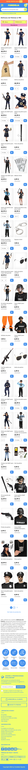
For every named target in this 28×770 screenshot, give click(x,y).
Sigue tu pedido (15, 705)
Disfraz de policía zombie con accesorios (20, 431)
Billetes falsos (18, 175)
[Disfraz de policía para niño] (20, 388)
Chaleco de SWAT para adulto (7, 176)
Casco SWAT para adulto (19, 336)
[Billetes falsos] (20, 164)
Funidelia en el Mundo (7, 728)
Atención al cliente (15, 699)
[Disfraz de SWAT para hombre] (7, 388)
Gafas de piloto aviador (18, 272)
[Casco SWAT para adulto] (20, 324)
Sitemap (3, 738)
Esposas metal (18, 239)
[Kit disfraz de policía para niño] (7, 292)
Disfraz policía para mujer (6, 48)
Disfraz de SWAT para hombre (7, 400)
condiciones (7, 692)
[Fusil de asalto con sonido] (7, 356)
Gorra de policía (18, 591)
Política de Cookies (6, 733)
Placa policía (17, 559)
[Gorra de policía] (20, 580)
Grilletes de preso (5, 335)
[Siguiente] (17, 607)
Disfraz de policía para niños (20, 48)
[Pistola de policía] (7, 516)
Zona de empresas (6, 736)
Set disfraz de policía (6, 559)
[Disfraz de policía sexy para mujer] (20, 196)
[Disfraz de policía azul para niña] (7, 196)
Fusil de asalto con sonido (6, 368)
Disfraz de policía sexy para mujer (20, 208)
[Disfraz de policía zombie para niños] (7, 228)
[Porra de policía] (20, 132)
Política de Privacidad (7, 731)
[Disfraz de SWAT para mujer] (7, 420)
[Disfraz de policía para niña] (7, 132)
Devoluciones (5, 719)
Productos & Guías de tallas (9, 718)
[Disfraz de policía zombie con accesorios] (20, 420)
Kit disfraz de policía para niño (6, 304)
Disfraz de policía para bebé (20, 112)
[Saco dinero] (7, 68)
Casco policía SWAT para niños (19, 495)
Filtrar (6, 22)
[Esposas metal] (20, 228)
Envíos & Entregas (6, 716)
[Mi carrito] (25, 5)
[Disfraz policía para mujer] (7, 37)
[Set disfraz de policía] (7, 548)
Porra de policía (18, 143)
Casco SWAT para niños (19, 304)
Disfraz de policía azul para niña (7, 208)
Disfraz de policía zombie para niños (6, 240)
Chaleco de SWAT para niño (7, 463)
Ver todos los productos (14, 612)
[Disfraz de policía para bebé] (20, 100)
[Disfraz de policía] (20, 68)
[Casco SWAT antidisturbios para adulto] (20, 516)
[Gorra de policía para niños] (7, 580)
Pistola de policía (5, 527)
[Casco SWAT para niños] (20, 292)
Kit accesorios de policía (5, 495)
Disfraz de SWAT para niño (7, 112)
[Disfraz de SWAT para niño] (7, 100)
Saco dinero (4, 79)
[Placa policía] (20, 548)
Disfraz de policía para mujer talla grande (7, 272)
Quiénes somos (5, 739)
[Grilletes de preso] (7, 324)
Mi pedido (4, 714)
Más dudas (4, 721)
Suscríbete (20, 687)
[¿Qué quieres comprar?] (2, 5)
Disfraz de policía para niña (7, 144)
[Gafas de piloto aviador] (20, 260)
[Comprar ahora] (12, 56)
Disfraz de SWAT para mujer (7, 431)
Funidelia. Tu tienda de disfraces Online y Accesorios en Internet (13, 5)
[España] (2, 749)
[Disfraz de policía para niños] (20, 37)
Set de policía (18, 463)
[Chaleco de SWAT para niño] (7, 452)
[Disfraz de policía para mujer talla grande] (7, 260)
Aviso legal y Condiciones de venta (11, 730)
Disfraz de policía (19, 79)
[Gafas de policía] (20, 356)
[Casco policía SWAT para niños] (20, 484)
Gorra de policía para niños (7, 591)
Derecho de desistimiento (8, 735)
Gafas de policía (18, 367)
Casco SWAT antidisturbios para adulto (19, 527)
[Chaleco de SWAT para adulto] (7, 164)
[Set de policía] (20, 452)
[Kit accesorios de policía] (7, 484)
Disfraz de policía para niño (20, 400)
